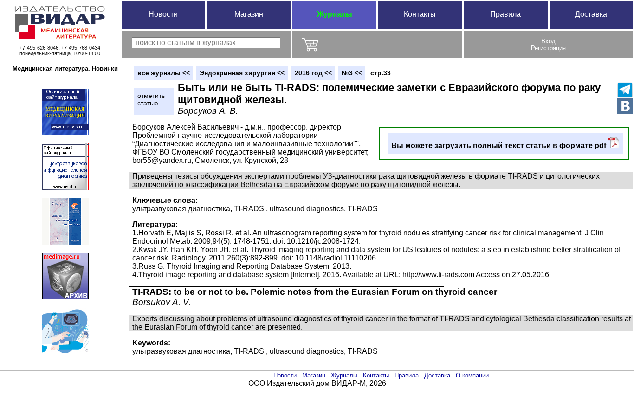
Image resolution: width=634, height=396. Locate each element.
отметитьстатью (151, 99)
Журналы (334, 14)
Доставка (591, 14)
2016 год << (313, 73)
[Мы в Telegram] (625, 90)
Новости (163, 14)
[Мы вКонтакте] (625, 106)
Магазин (248, 14)
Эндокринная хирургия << (242, 73)
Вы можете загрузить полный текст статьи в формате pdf (499, 145)
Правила (505, 14)
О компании (472, 375)
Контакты (420, 14)
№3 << (352, 73)
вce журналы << (163, 73)
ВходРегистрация (548, 45)
